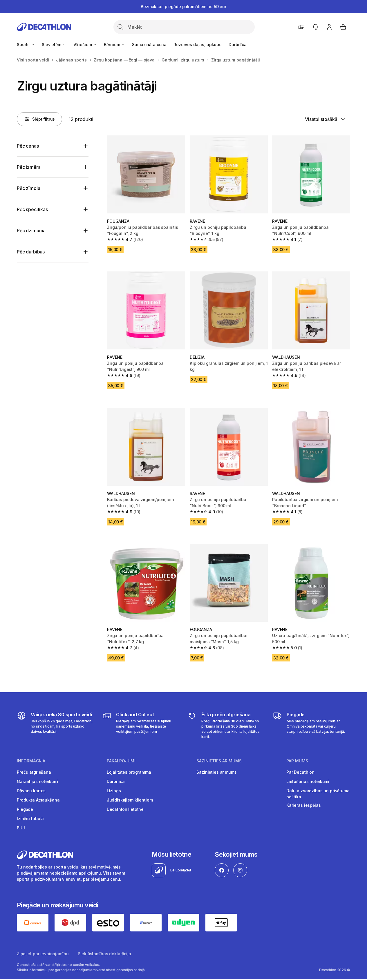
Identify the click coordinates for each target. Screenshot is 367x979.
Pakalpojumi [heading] (121, 761)
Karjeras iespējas (303, 805)
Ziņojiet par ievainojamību (42, 953)
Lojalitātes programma (129, 772)
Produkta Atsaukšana (38, 799)
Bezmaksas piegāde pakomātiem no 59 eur (183, 6)
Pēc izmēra (28, 167)
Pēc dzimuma (31, 230)
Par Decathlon (300, 772)
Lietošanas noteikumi (307, 781)
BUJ (21, 827)
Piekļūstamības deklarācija (104, 953)
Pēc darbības (31, 252)
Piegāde (25, 809)
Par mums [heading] (297, 761)
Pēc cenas (28, 146)
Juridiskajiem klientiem (130, 799)
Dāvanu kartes (31, 790)
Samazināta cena (149, 44)
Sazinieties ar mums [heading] (219, 761)
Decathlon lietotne (125, 809)
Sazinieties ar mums (216, 772)
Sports (24, 44)
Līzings (114, 790)
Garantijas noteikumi (37, 781)
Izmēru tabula (30, 818)
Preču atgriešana (34, 772)
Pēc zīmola (28, 188)
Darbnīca (238, 44)
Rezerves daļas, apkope (197, 44)
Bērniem (112, 44)
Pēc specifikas (32, 209)
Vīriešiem (83, 44)
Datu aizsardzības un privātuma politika (318, 793)
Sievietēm (52, 44)
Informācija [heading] (31, 761)
